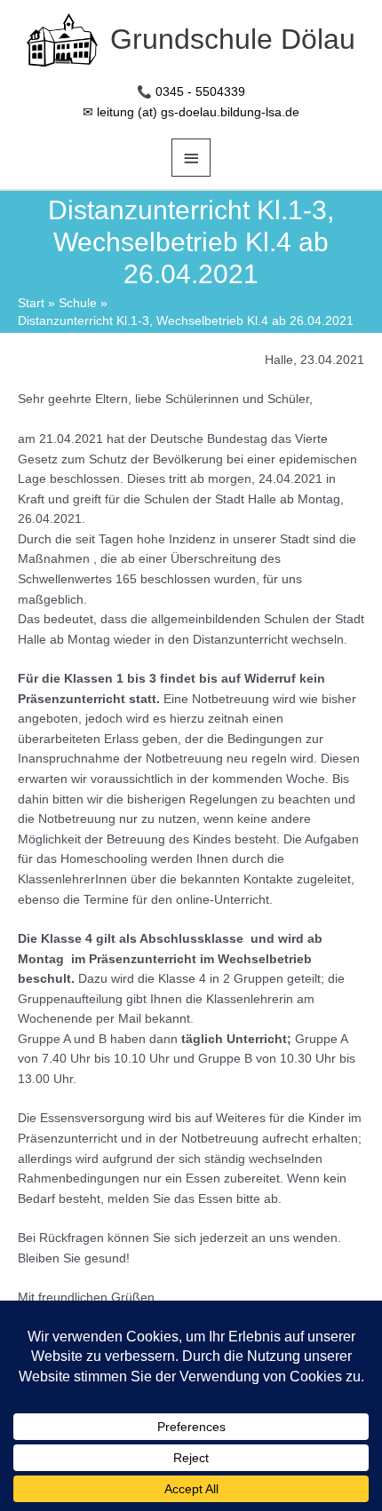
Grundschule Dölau (232, 39)
